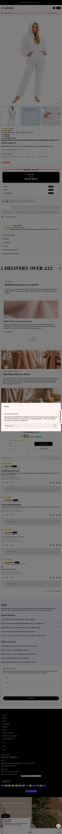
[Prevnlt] (54, 425)
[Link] (6, 406)
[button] (60, 417)
